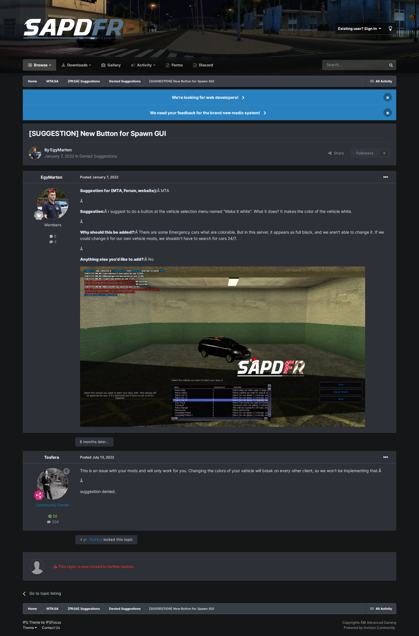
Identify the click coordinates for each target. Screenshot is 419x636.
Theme (29, 627)
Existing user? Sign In (358, 28)
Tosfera (51, 457)
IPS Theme (31, 622)
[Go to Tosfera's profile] (52, 484)
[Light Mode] (390, 28)
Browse (40, 65)
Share (337, 153)
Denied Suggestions (98, 156)
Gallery (114, 65)
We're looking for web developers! (205, 97)
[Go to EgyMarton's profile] (35, 153)
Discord (205, 65)
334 (55, 521)
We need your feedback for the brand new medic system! (205, 112)
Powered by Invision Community (369, 627)
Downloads (77, 65)
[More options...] (385, 177)
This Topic (370, 65)
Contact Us (51, 627)
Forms (177, 65)
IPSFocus (53, 622)
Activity (144, 65)
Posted (99, 177)
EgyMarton (61, 149)
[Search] (391, 65)
